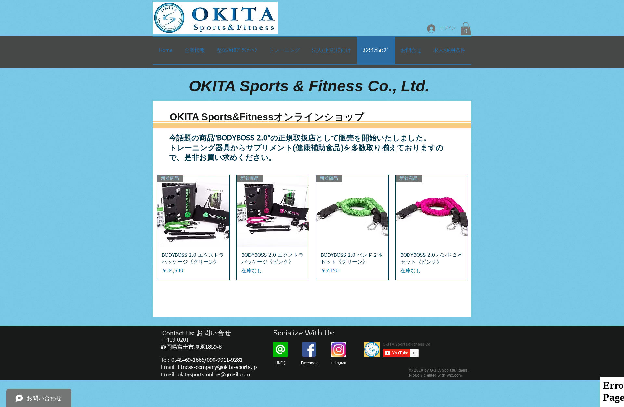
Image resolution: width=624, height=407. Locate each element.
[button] (465, 28)
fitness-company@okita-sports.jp (217, 367)
